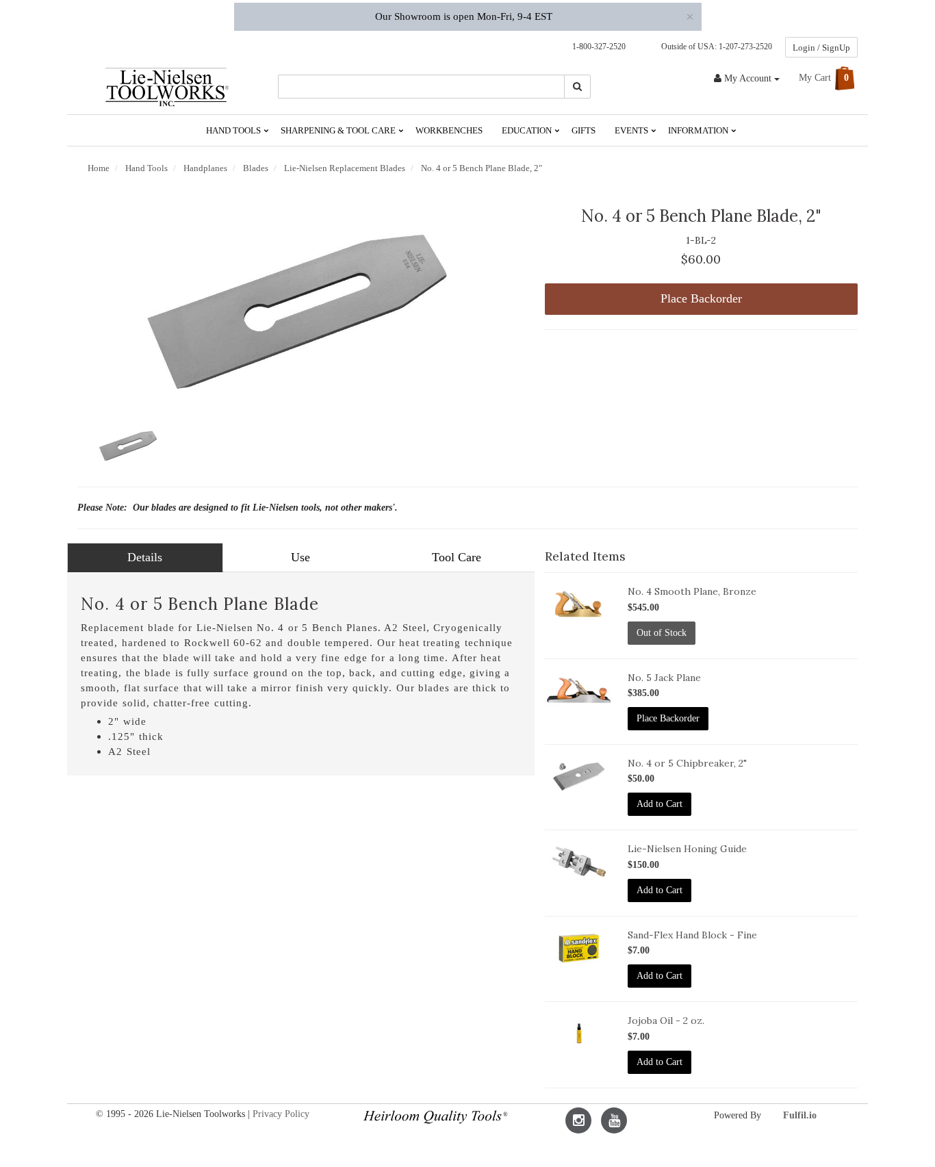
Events (632, 130)
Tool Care (456, 557)
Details (144, 557)
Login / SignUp (821, 47)
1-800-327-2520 (596, 46)
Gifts (583, 130)
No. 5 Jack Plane (664, 677)
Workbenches (449, 130)
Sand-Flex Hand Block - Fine (692, 935)
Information (699, 130)
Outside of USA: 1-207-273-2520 (714, 46)
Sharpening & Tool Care (339, 130)
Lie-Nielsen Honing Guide (687, 849)
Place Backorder (701, 298)
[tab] (145, 558)
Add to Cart (659, 804)
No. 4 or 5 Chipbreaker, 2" (687, 763)
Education (528, 130)
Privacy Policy (281, 1114)
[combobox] (421, 87)
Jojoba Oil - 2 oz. (666, 1020)
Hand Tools (234, 130)
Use (300, 557)
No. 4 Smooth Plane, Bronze (692, 591)
